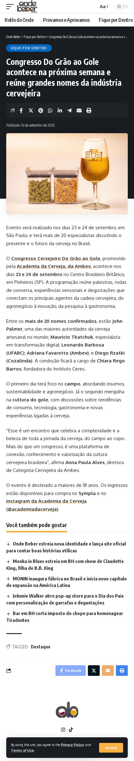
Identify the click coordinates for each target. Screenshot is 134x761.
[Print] (88, 110)
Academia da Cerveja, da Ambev (54, 266)
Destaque (40, 646)
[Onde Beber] (27, 6)
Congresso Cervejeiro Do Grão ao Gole (55, 258)
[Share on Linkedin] (59, 110)
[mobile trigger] (11, 6)
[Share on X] (30, 110)
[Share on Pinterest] (40, 110)
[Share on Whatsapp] (50, 110)
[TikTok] (70, 730)
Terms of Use (22, 750)
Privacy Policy (72, 745)
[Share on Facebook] (21, 110)
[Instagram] (63, 730)
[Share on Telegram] (69, 110)
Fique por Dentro (29, 48)
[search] (92, 7)
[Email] (79, 110)
